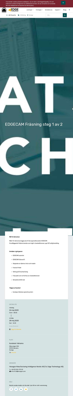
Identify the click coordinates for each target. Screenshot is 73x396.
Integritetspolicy (44, 2)
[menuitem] (49, 10)
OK (63, 3)
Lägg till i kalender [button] (16, 329)
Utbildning (23, 15)
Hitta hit (13, 352)
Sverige (31, 15)
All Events (12, 15)
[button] (69, 10)
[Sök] (65, 15)
